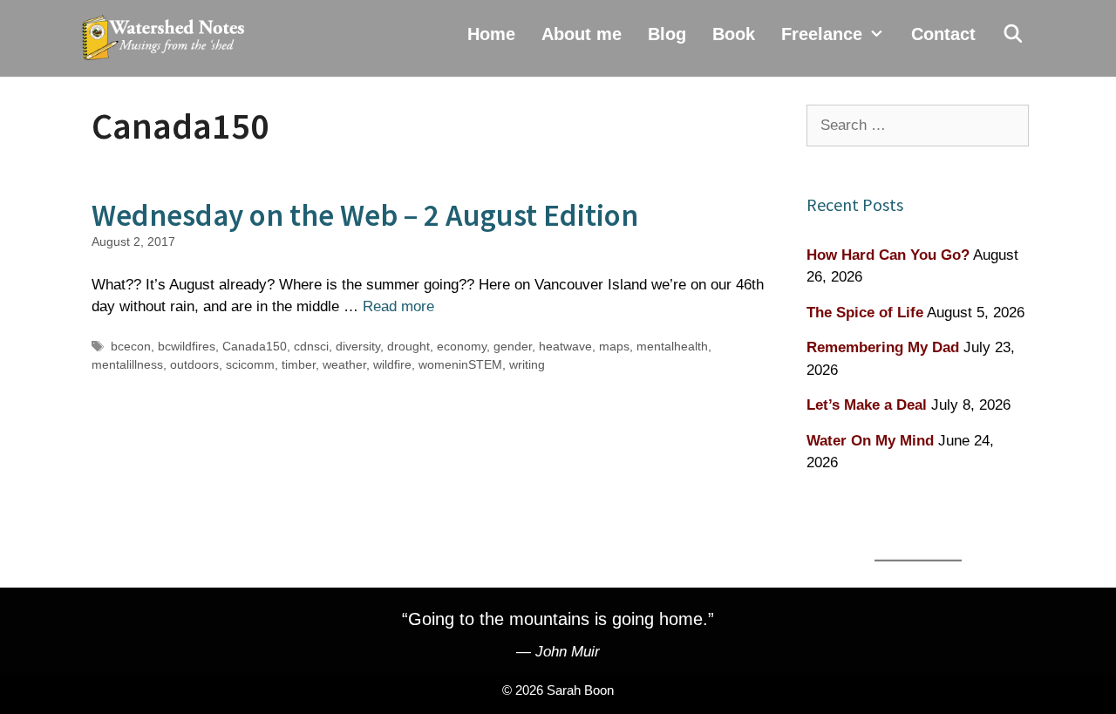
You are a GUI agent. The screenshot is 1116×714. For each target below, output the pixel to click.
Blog (667, 34)
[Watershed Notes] (167, 38)
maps (614, 346)
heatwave (565, 346)
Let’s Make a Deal (866, 405)
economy (462, 346)
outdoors (194, 364)
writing (527, 364)
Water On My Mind (870, 440)
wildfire (392, 364)
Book (733, 34)
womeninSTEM (460, 364)
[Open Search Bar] (1013, 34)
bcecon (131, 346)
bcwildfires (186, 346)
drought (408, 346)
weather (344, 364)
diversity (358, 346)
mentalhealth (672, 346)
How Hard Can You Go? (888, 255)
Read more (398, 306)
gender (512, 346)
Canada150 (254, 346)
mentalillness (127, 364)
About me (581, 34)
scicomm (250, 364)
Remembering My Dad (882, 347)
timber (299, 364)
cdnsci (311, 346)
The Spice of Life (864, 312)
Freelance (821, 34)
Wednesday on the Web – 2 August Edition (365, 215)
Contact (943, 34)
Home (491, 34)
